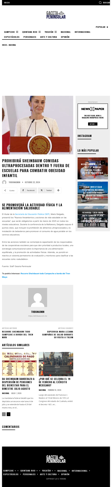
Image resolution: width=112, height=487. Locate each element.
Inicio (4, 45)
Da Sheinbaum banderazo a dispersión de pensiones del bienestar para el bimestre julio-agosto (18, 383)
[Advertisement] (56, 70)
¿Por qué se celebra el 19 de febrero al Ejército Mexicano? (54, 382)
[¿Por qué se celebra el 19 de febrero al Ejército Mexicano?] (56, 364)
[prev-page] (4, 414)
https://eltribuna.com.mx (37, 316)
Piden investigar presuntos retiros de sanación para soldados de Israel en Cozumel (93, 192)
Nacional (12, 45)
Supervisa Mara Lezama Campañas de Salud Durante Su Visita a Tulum (57, 334)
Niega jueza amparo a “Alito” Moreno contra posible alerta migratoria (93, 168)
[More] (58, 190)
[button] (104, 2)
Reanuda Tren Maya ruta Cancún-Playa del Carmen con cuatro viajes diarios (93, 217)
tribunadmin (14, 182)
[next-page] (8, 414)
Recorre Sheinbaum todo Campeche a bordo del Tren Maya (17, 334)
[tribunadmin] (5, 182)
